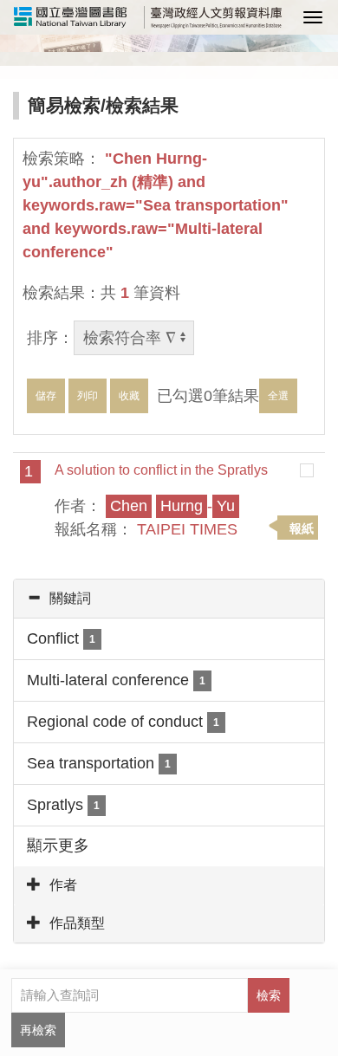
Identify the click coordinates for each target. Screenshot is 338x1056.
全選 (278, 396)
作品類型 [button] (77, 923)
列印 (87, 396)
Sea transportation (99, 763)
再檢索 (38, 1030)
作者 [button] (63, 885)
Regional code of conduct (123, 721)
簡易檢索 (64, 105)
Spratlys (63, 804)
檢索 (269, 995)
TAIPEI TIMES (187, 529)
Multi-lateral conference (116, 680)
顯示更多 (58, 845)
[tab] (169, 599)
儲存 (46, 396)
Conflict (61, 638)
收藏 (129, 396)
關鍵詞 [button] (70, 598)
